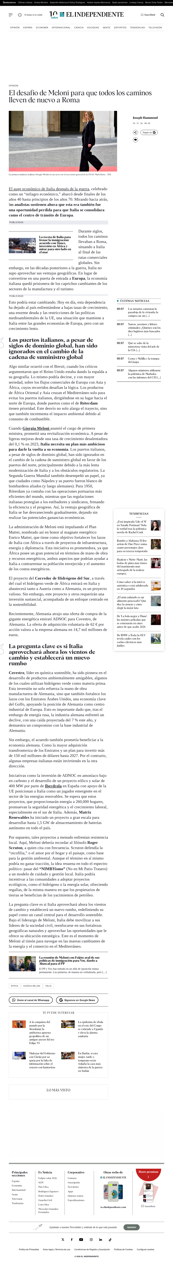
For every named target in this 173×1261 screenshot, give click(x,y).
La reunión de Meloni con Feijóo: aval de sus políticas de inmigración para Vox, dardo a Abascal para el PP (69, 960)
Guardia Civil (45, 1200)
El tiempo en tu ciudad (33, 15)
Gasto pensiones (120, 2)
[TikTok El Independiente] (110, 1240)
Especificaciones (76, 1200)
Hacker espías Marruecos (98, 2)
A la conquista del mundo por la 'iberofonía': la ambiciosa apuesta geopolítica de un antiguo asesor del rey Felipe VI (41, 1032)
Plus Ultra (43, 1187)
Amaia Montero (41, 2)
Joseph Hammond (145, 117)
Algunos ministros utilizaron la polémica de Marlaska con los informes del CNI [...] (144, 374)
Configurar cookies (145, 1249)
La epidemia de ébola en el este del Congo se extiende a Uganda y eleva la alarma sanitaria (90, 1029)
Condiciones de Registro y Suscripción (92, 1249)
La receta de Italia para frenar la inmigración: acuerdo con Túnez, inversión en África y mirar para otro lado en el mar (55, 244)
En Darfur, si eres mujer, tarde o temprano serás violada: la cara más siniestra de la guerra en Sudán (90, 1062)
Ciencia (79, 27)
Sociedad (93, 27)
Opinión (15, 27)
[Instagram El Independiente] (91, 1240)
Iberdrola (53, 786)
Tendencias (137, 27)
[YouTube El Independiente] (81, 1240)
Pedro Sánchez (45, 1195)
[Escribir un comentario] (135, 139)
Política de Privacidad (29, 1249)
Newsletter (73, 1187)
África (14, 986)
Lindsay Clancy (136, 2)
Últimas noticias (25, 2)
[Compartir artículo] (135, 132)
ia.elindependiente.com (113, 1207)
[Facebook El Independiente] (71, 1240)
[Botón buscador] (162, 15)
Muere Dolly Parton (154, 2)
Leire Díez (43, 1204)
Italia (48, 986)
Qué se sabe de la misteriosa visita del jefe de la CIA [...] (143, 346)
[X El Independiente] (62, 1239)
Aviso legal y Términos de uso (56, 1249)
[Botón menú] (11, 15)
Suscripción (74, 1182)
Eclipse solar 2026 (47, 1178)
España (27, 27)
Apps (70, 1191)
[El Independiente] (86, 15)
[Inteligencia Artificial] (113, 1200)
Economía (42, 27)
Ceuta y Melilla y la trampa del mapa (143, 360)
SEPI (40, 1182)
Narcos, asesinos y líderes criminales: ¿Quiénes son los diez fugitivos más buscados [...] (144, 329)
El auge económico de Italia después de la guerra (49, 189)
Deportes (120, 27)
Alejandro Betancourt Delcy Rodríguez (67, 2)
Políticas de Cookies (123, 1249)
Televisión (155, 27)
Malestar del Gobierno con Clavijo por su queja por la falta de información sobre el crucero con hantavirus (42, 1060)
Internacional (61, 27)
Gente (106, 27)
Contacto (72, 1178)
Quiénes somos (75, 1195)
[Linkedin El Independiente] (100, 1240)
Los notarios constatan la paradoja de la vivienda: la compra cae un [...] (143, 312)
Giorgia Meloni (36, 428)
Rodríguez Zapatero (48, 1191)
